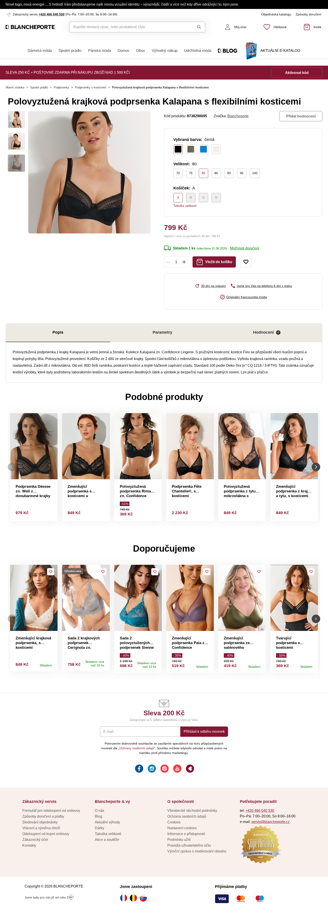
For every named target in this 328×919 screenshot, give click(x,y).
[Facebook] (138, 769)
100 (254, 173)
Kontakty (29, 845)
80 (203, 173)
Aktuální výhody (107, 822)
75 (191, 173)
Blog (98, 816)
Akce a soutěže (107, 840)
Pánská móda (99, 50)
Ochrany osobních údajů (136, 748)
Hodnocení (266, 332)
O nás (99, 810)
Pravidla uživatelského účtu (189, 845)
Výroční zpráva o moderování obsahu (196, 851)
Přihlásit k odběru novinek (204, 731)
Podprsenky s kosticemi (90, 87)
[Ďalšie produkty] (316, 467)
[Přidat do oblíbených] (245, 262)
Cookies (174, 822)
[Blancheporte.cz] (30, 27)
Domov (123, 50)
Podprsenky (61, 87)
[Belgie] (134, 898)
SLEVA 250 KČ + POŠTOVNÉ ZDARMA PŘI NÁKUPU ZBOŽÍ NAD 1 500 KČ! (68, 72)
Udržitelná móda (197, 50)
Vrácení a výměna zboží (41, 828)
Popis (57, 332)
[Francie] (125, 898)
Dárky (99, 828)
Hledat (195, 27)
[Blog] (189, 769)
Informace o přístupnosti (186, 834)
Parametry (162, 332)
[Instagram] (151, 769)
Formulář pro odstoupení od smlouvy (51, 810)
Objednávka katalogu (276, 14)
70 (178, 173)
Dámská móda (40, 50)
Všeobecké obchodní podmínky (192, 810)
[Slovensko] (144, 898)
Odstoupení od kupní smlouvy (45, 834)
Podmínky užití (179, 840)
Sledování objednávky (40, 822)
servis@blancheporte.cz (270, 822)
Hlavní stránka (15, 87)
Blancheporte (238, 116)
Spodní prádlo (69, 50)
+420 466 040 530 (51, 14)
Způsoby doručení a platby (43, 816)
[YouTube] (177, 769)
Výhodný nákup (164, 50)
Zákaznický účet (35, 840)
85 (216, 173)
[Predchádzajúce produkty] (12, 467)
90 (229, 173)
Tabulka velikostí (185, 205)
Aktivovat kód (297, 73)
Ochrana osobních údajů (186, 816)
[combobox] (127, 27)
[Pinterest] (164, 769)
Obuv (140, 50)
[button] (12, 618)
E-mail (108, 731)
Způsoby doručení (308, 14)
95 (241, 173)
